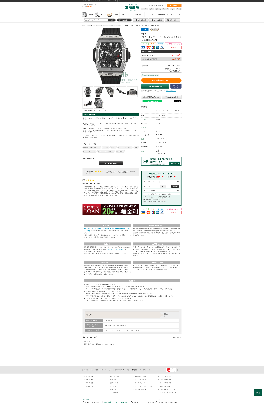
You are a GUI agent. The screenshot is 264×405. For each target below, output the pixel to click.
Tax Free (153, 59)
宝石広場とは (89, 386)
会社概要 (86, 370)
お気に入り (163, 5)
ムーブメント (145, 119)
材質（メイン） (145, 127)
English (172, 9)
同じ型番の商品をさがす (161, 80)
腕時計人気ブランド (140, 376)
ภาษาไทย (144, 9)
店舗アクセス (89, 379)
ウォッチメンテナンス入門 (167, 389)
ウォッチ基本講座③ (165, 383)
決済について (114, 379)
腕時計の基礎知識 (165, 386)
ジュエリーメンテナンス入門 (168, 393)
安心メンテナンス (140, 383)
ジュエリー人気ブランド (142, 379)
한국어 (151, 9)
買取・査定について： (139, 402)
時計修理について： (163, 402)
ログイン (120, 172)
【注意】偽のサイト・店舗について (141, 370)
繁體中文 (158, 9)
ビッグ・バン (110, 330)
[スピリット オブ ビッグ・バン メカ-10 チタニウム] (88, 92)
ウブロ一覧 (109, 321)
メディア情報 (89, 383)
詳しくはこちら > (171, 91)
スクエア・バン (120, 330)
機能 (142, 139)
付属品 (143, 152)
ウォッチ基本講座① (165, 376)
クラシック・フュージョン (134, 330)
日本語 (179, 9)
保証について (114, 389)
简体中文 (165, 9)
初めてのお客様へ (115, 376)
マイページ (154, 5)
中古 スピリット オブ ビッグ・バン (116, 325)
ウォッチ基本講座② (165, 379)
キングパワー (148, 330)
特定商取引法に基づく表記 (122, 370)
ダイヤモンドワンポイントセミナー (145, 386)
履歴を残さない (177, 337)
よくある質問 (114, 393)
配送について (114, 383)
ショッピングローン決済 (115, 249)
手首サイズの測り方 (140, 389)
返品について (114, 386)
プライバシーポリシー (106, 370)
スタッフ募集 (94, 370)
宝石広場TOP (89, 376)
